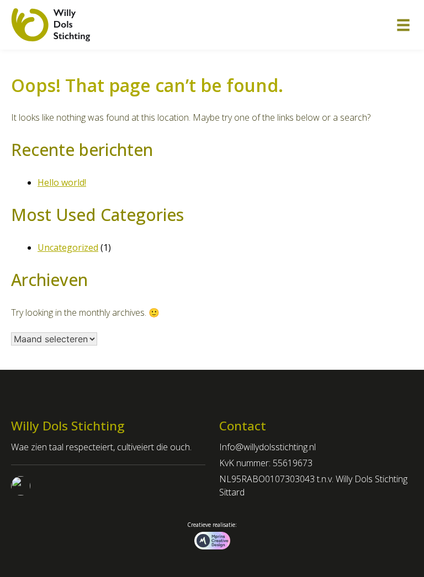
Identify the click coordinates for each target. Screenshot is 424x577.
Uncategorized (68, 247)
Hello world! (62, 182)
